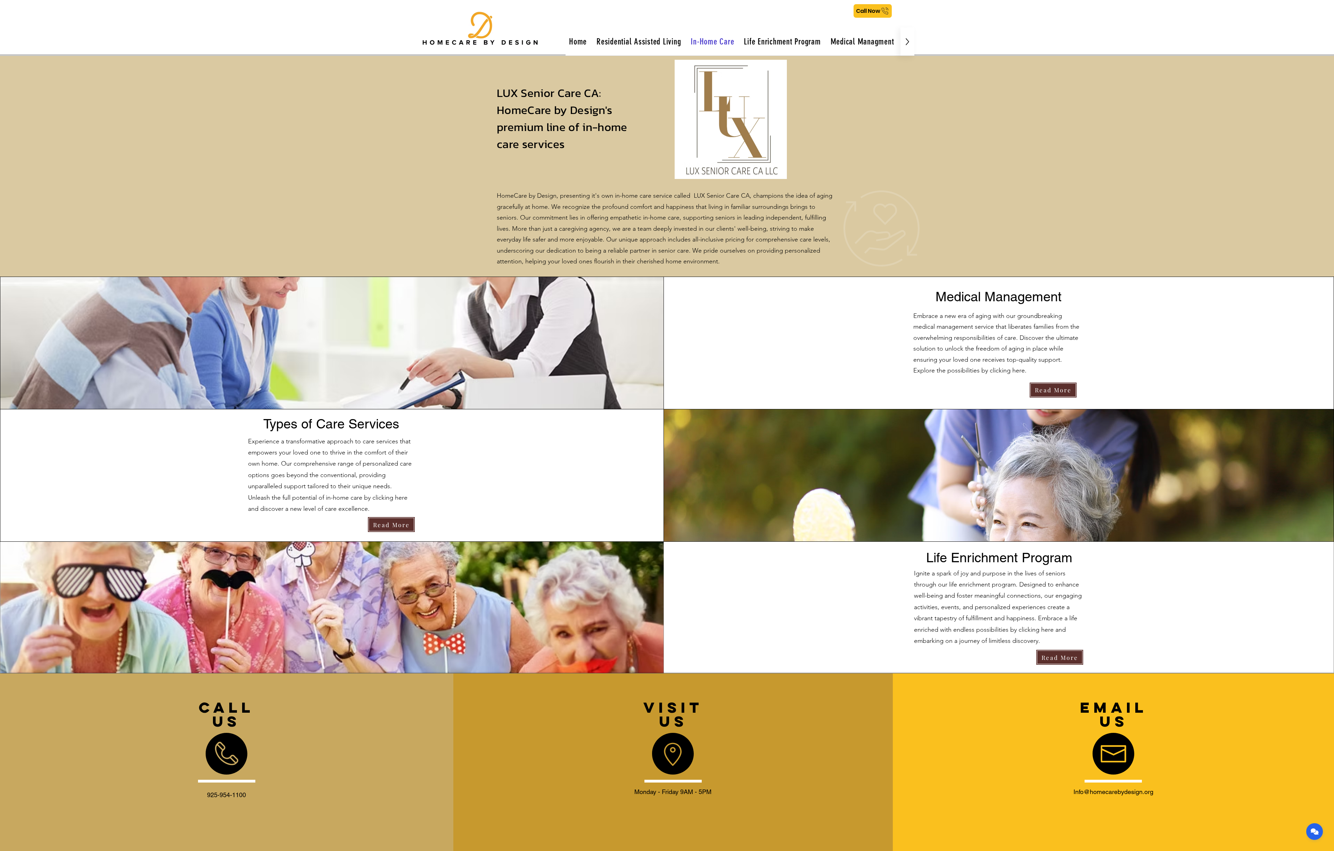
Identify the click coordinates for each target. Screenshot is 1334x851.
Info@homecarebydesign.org (1113, 791)
